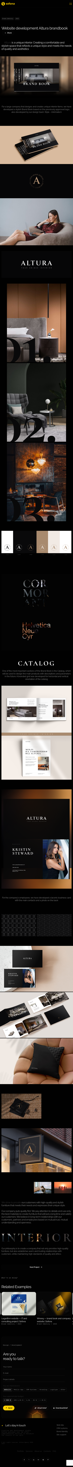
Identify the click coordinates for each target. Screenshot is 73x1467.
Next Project (34, 1267)
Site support (61, 1435)
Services (29, 1451)
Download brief (62, 1408)
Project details (9, 1379)
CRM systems (62, 1428)
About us (38, 1451)
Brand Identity (62, 1431)
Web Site (60, 1425)
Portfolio (20, 1451)
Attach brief (41, 1408)
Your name (7, 1367)
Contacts (47, 1451)
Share (9, 33)
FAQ (54, 1451)
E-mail (5, 1373)
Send (10, 1408)
